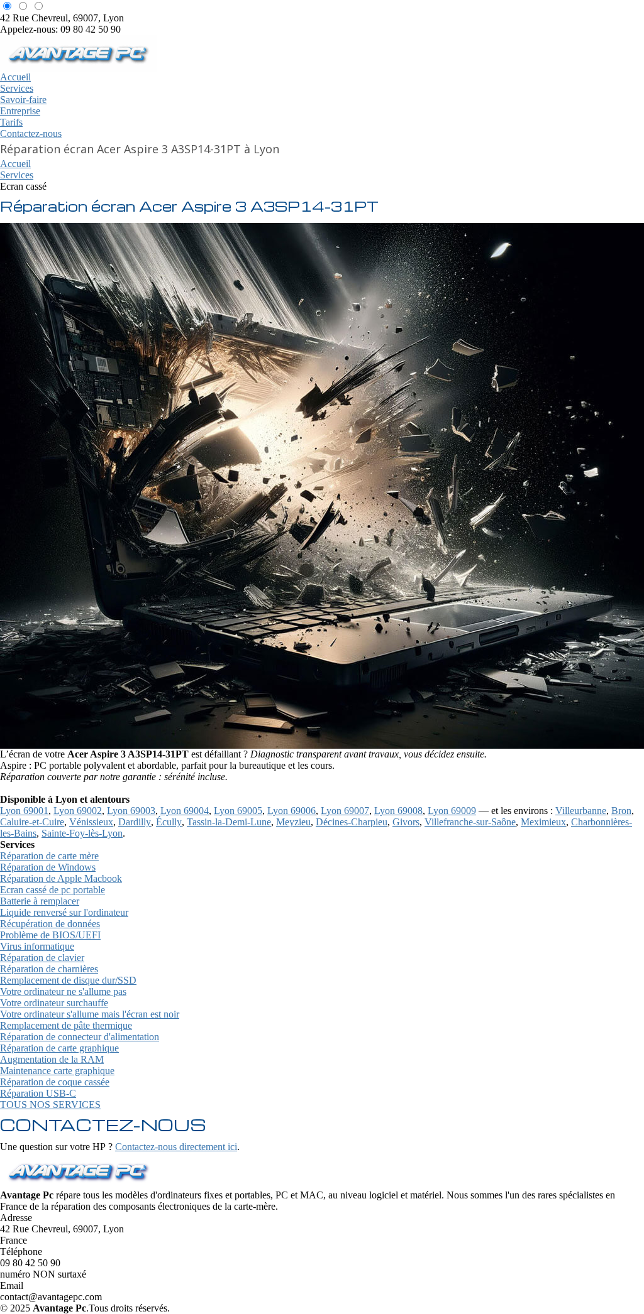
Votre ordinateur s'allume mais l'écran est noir (89, 1014)
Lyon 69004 (184, 810)
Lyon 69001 (24, 810)
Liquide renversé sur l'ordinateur (64, 912)
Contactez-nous (31, 133)
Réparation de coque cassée (54, 1082)
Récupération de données (50, 923)
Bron (621, 810)
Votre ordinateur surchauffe (54, 1002)
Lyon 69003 (131, 810)
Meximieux (543, 822)
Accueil (15, 77)
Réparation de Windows (48, 867)
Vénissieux (91, 822)
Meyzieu (293, 822)
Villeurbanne (580, 810)
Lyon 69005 (238, 810)
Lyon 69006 (291, 810)
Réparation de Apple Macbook (61, 878)
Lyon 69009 (452, 810)
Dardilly (134, 822)
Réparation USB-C (38, 1093)
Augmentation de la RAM (52, 1059)
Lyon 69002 (77, 810)
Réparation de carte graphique (59, 1048)
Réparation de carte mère (49, 855)
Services (16, 88)
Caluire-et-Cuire (32, 822)
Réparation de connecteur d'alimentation (79, 1036)
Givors (405, 822)
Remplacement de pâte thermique (66, 1025)
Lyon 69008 (398, 810)
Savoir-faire (23, 99)
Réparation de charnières (49, 969)
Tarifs (11, 122)
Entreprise (20, 111)
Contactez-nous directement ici (176, 1146)
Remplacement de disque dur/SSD (68, 980)
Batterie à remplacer (39, 901)
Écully (169, 822)
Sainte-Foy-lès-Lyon (82, 833)
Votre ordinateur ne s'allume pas (63, 991)
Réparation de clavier (42, 957)
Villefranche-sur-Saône (470, 822)
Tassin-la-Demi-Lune (229, 822)
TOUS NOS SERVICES (50, 1104)
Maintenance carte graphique (57, 1070)
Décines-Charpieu (351, 822)
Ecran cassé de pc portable (52, 889)
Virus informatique (37, 946)
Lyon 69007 (345, 810)
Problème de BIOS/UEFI (50, 935)
